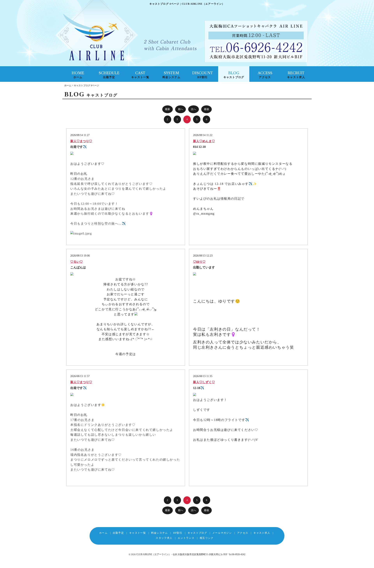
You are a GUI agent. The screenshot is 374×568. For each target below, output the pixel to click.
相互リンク (207, 537)
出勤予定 (118, 532)
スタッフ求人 (164, 537)
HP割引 (177, 532)
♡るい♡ (76, 261)
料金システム (159, 532)
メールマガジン (222, 532)
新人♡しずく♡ (204, 382)
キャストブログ (197, 532)
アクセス (242, 532)
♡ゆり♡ (199, 261)
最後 (206, 109)
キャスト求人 (261, 532)
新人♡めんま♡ (204, 141)
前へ (180, 109)
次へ (193, 109)
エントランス (186, 537)
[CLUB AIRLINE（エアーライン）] (93, 38)
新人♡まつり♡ (81, 141)
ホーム (67, 85)
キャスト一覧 (137, 532)
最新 (167, 109)
